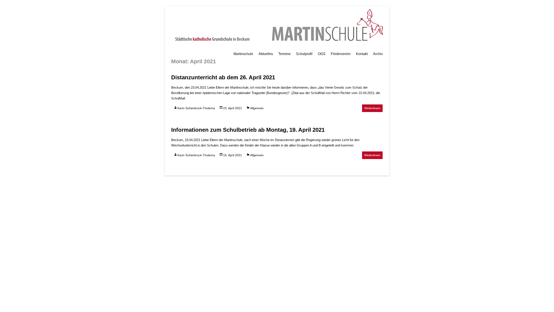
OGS (321, 54)
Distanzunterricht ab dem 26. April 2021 (223, 77)
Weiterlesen (372, 108)
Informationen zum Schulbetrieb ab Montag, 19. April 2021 (248, 130)
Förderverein (341, 54)
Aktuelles (266, 54)
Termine (284, 54)
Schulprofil (304, 54)
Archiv (378, 54)
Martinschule (243, 54)
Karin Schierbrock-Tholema (196, 108)
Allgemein (257, 108)
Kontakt (362, 54)
